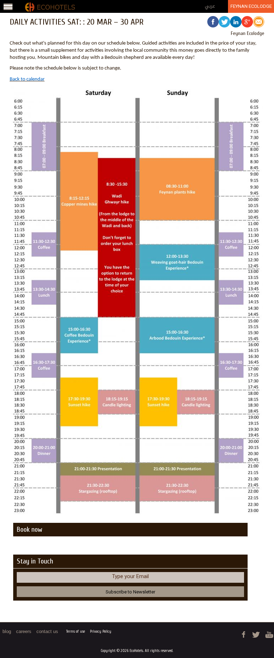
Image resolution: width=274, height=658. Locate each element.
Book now (29, 529)
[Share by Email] (258, 22)
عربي (210, 5)
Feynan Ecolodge (251, 6)
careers (23, 631)
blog (6, 631)
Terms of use (75, 631)
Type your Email (130, 576)
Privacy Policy (100, 631)
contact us (47, 631)
